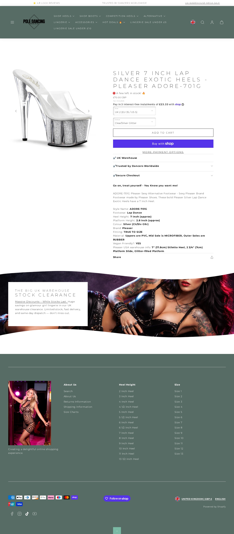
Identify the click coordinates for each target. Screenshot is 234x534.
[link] (193, 22)
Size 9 (178, 432)
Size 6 (178, 417)
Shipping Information (78, 406)
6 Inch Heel (126, 422)
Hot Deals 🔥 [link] (112, 22)
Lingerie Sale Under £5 (148, 22)
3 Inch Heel (126, 396)
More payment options (163, 152)
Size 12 (179, 448)
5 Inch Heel (126, 412)
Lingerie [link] (60, 22)
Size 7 (178, 422)
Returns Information (77, 401)
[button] (12, 22)
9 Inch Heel (126, 443)
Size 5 (178, 412)
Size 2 (178, 396)
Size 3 (178, 401)
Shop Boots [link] (89, 16)
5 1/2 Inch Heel (128, 417)
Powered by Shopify (214, 506)
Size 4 (178, 406)
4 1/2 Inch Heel (128, 406)
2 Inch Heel (126, 391)
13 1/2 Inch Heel (129, 459)
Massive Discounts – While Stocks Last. (41, 301)
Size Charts (71, 412)
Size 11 (179, 443)
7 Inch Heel (126, 432)
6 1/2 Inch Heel (128, 427)
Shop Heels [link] (62, 16)
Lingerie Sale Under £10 (72, 28)
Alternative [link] (153, 16)
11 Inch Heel (126, 453)
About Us (70, 396)
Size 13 (179, 453)
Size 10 (179, 438)
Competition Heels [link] (121, 16)
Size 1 (178, 391)
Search (68, 391)
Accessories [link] (84, 22)
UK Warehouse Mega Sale (195, 3)
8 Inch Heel (126, 438)
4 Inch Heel (126, 401)
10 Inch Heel (127, 448)
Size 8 (178, 427)
